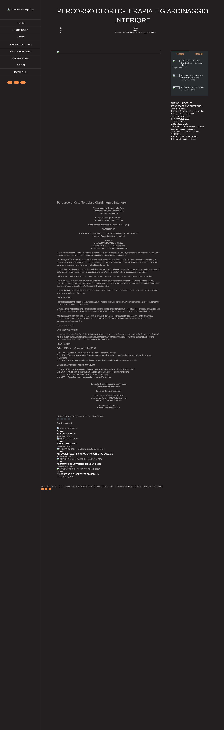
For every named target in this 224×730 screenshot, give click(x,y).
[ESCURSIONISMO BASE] (176, 88)
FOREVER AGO (178, 121)
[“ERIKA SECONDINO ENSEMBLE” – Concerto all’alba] (176, 61)
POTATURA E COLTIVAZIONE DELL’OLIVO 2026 (79, 464)
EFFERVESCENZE (179, 124)
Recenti (199, 54)
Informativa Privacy (125, 486)
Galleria (60, 431)
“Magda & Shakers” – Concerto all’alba (187, 111)
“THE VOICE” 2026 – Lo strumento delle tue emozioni (85, 454)
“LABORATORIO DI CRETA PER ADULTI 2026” (78, 474)
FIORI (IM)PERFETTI (66, 434)
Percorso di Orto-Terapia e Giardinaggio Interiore (192, 76)
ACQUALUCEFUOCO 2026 (183, 114)
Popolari (180, 54)
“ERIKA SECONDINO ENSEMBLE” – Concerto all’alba (191, 63)
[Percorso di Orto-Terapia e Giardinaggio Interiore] (176, 75)
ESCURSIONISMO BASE (192, 87)
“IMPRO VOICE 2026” (67, 444)
